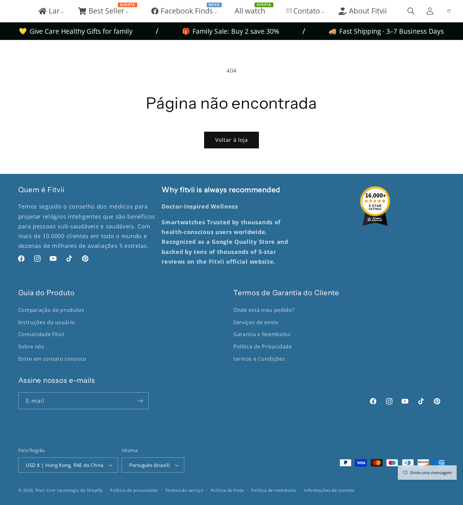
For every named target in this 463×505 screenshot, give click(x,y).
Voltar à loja (231, 139)
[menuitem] (51, 11)
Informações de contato (329, 490)
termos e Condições (259, 358)
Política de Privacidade (262, 346)
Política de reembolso (274, 490)
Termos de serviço (184, 490)
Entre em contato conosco (52, 358)
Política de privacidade (134, 490)
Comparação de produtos (51, 310)
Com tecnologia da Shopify (74, 490)
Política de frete (227, 490)
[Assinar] (140, 400)
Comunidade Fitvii (41, 334)
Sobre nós (31, 346)
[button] (411, 11)
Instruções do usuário (46, 322)
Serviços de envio (255, 322)
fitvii (40, 490)
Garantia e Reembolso (262, 334)
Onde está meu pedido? (263, 310)
